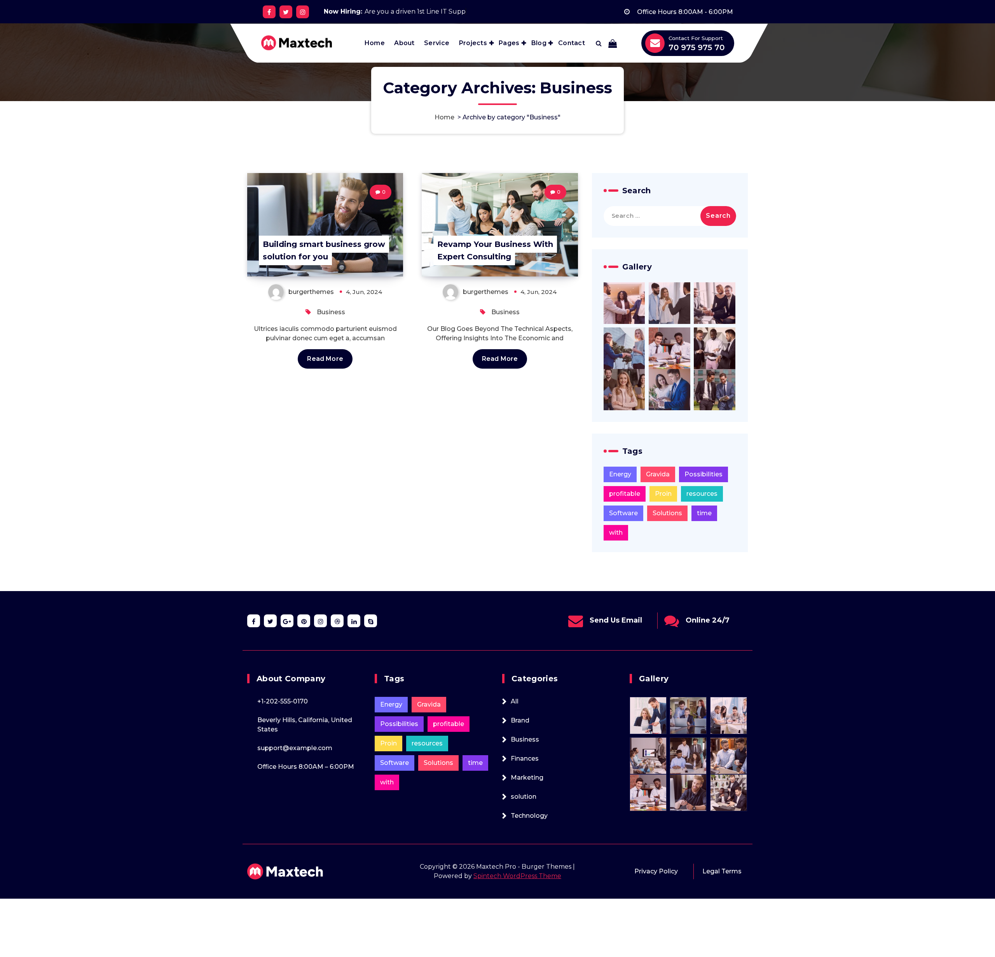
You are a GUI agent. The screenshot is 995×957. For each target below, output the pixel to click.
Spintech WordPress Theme (517, 876)
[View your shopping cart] (612, 43)
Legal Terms (722, 871)
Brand (520, 720)
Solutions (667, 513)
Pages (509, 43)
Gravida (658, 474)
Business (331, 312)
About (404, 43)
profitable (624, 493)
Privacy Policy (656, 871)
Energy (620, 474)
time (704, 513)
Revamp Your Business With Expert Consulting (495, 250)
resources (701, 493)
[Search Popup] (598, 43)
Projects (473, 43)
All (514, 701)
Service (436, 43)
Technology (529, 815)
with (616, 532)
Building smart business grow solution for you (324, 250)
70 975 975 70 (696, 47)
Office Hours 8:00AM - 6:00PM (685, 12)
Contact (571, 43)
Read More (325, 358)
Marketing (527, 777)
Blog (538, 43)
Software (623, 513)
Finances (525, 758)
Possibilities (703, 474)
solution (523, 796)
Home (375, 43)
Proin (663, 493)
